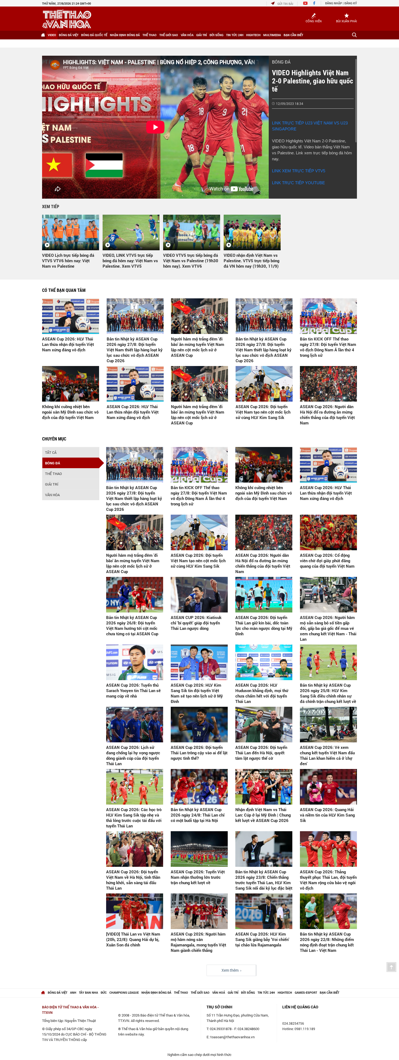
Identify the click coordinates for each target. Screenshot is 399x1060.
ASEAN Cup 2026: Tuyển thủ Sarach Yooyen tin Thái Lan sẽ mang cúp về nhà (133, 690)
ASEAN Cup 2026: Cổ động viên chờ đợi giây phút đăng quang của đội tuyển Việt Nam (327, 560)
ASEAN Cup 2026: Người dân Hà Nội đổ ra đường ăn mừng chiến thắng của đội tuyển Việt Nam (327, 415)
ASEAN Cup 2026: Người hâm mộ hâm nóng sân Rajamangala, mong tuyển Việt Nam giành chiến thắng (198, 942)
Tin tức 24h (234, 35)
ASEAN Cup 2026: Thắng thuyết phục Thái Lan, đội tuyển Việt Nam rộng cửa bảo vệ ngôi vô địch (328, 880)
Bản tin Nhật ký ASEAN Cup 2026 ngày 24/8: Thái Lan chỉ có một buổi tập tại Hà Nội (197, 815)
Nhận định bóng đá (125, 35)
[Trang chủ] (42, 35)
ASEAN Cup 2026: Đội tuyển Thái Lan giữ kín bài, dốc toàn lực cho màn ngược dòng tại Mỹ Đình (263, 625)
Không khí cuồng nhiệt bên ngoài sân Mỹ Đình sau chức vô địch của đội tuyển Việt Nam (70, 412)
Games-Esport (306, 992)
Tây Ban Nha (88, 992)
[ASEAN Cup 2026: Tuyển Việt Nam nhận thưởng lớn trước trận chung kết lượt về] (199, 849)
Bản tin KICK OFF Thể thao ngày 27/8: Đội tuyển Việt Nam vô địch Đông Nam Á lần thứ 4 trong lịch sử (328, 347)
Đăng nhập (333, 3)
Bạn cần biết (293, 35)
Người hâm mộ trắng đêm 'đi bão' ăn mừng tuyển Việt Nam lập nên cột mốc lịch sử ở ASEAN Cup (197, 347)
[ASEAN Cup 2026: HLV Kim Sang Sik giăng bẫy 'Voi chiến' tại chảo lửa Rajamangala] (263, 911)
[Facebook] (314, 4)
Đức (104, 992)
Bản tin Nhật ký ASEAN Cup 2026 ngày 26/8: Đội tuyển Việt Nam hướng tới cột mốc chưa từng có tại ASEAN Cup (132, 625)
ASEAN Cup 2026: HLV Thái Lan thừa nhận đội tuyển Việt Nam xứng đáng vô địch (68, 344)
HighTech (253, 35)
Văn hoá (218, 992)
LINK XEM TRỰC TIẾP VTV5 (298, 170)
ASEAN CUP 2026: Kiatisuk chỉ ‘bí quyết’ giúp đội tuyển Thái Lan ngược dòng (196, 623)
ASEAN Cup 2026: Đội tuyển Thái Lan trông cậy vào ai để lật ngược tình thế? (199, 753)
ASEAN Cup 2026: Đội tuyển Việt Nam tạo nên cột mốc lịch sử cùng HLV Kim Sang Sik (263, 412)
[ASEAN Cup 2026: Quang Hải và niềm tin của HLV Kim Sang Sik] (328, 787)
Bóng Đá (281, 62)
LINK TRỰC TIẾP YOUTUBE (298, 182)
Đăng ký (350, 3)
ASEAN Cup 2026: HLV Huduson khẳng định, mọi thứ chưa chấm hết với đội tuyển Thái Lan (261, 693)
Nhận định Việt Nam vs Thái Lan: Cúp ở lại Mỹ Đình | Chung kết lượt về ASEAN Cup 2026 (263, 815)
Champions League (124, 992)
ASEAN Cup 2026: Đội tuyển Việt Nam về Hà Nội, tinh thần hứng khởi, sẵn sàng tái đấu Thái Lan (133, 880)
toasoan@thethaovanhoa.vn (232, 1036)
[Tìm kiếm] (354, 34)
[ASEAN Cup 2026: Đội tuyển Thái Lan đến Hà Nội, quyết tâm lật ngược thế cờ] (263, 724)
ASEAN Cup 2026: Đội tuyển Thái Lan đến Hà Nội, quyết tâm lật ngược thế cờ (261, 753)
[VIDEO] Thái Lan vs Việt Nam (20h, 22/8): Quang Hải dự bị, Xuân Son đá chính (133, 939)
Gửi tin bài (285, 4)
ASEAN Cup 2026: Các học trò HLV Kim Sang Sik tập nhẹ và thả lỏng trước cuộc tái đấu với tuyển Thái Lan (134, 817)
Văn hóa (187, 35)
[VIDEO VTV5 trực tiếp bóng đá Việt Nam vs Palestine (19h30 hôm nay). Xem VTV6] (191, 232)
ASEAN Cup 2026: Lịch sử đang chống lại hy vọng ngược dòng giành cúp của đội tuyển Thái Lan (133, 755)
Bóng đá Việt (68, 35)
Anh (73, 992)
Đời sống (216, 35)
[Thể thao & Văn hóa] (66, 18)
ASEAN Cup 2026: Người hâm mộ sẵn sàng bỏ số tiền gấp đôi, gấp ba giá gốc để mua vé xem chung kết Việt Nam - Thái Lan (328, 628)
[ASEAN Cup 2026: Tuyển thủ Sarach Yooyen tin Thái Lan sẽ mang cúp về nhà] (134, 662)
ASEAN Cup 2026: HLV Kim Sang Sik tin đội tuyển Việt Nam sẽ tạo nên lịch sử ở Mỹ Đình (197, 693)
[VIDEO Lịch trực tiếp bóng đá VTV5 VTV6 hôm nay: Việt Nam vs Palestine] (70, 232)
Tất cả (50, 452)
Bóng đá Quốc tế (94, 35)
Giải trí (201, 35)
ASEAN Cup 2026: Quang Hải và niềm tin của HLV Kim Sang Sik (327, 815)
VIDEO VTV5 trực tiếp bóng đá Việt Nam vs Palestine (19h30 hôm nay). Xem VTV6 (190, 260)
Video (52, 35)
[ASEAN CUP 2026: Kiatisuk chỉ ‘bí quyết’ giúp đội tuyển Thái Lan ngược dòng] (199, 594)
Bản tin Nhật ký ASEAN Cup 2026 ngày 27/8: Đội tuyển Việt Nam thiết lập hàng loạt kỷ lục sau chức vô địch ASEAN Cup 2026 (135, 349)
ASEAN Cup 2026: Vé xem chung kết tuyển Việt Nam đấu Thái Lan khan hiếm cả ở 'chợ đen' (327, 755)
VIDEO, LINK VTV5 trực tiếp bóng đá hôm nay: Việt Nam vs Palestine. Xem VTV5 (130, 260)
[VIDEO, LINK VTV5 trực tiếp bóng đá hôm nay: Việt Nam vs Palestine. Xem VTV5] (131, 232)
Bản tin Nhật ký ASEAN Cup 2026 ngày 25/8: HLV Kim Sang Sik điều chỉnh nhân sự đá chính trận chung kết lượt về (328, 693)
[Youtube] (305, 4)
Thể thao (149, 35)
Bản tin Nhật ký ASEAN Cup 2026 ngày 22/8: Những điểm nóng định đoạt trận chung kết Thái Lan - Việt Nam (327, 942)
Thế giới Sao (168, 35)
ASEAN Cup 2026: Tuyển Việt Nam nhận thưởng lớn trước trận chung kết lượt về (198, 877)
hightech (285, 992)
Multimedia (272, 35)
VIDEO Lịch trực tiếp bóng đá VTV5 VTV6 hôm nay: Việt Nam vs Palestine (68, 260)
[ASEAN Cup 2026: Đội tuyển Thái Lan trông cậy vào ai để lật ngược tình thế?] (199, 724)
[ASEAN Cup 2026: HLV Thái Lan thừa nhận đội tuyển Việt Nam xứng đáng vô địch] (70, 316)
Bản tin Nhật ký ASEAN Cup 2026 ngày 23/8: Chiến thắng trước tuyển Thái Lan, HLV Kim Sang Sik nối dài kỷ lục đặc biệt (263, 880)
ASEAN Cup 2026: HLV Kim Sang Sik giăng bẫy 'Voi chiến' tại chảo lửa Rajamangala (262, 939)
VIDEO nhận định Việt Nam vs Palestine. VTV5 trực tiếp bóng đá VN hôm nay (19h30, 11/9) (251, 260)
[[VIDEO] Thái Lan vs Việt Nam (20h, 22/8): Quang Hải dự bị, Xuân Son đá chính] (134, 911)
